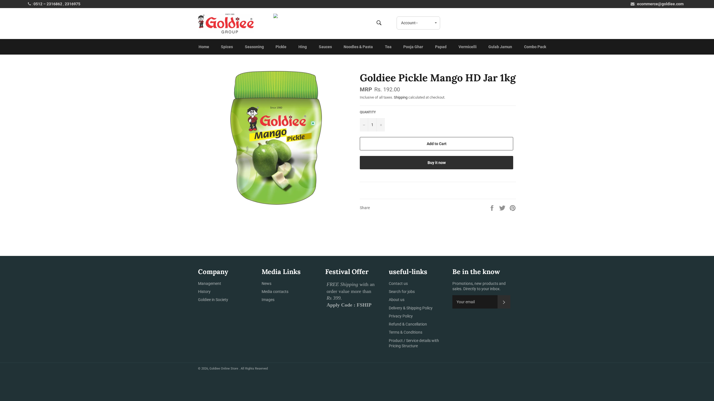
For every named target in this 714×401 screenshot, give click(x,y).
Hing (302, 47)
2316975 (72, 4)
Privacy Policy (401, 316)
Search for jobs (402, 291)
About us (396, 299)
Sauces (325, 47)
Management (209, 283)
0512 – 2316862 (47, 4)
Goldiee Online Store (224, 368)
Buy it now (437, 162)
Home (204, 47)
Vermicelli (468, 47)
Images (268, 299)
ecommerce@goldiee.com (660, 4)
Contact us (398, 283)
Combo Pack (535, 47)
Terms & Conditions (405, 332)
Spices (227, 47)
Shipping (400, 97)
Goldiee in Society (213, 299)
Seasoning (254, 47)
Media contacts (275, 291)
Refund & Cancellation (408, 324)
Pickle (281, 47)
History (204, 291)
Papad (441, 47)
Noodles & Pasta (358, 47)
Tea (388, 47)
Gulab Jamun (500, 47)
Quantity (368, 112)
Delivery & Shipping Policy (411, 308)
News (266, 283)
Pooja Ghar (413, 47)
